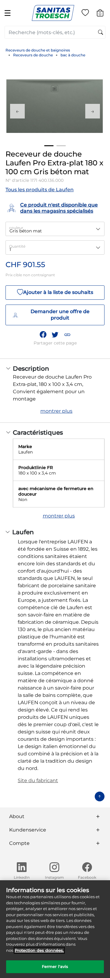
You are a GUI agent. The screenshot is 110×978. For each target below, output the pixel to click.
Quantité (17, 246)
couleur (16, 227)
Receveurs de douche (33, 55)
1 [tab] (48, 145)
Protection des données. (39, 950)
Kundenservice (27, 830)
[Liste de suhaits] (85, 14)
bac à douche (73, 55)
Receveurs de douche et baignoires (38, 50)
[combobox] (55, 32)
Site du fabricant (38, 780)
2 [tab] (61, 145)
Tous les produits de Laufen (40, 189)
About (16, 816)
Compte (19, 843)
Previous (17, 111)
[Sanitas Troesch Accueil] (53, 13)
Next (92, 111)
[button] (67, 334)
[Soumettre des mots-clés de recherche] (100, 32)
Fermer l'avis (55, 966)
